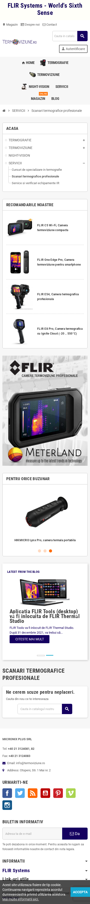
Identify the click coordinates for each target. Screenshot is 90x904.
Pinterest (58, 793)
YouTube (45, 793)
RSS (32, 793)
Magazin (10, 24)
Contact (51, 24)
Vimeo (71, 793)
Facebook (7, 793)
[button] (12, 615)
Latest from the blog (23, 572)
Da (77, 833)
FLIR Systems (16, 870)
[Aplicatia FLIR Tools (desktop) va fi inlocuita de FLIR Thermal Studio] (45, 592)
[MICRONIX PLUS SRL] (19, 41)
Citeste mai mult (29, 639)
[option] (45, 516)
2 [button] (45, 550)
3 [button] (50, 550)
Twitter (20, 793)
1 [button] (39, 550)
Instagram (7, 805)
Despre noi (32, 24)
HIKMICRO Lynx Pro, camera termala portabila (45, 540)
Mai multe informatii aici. (20, 899)
